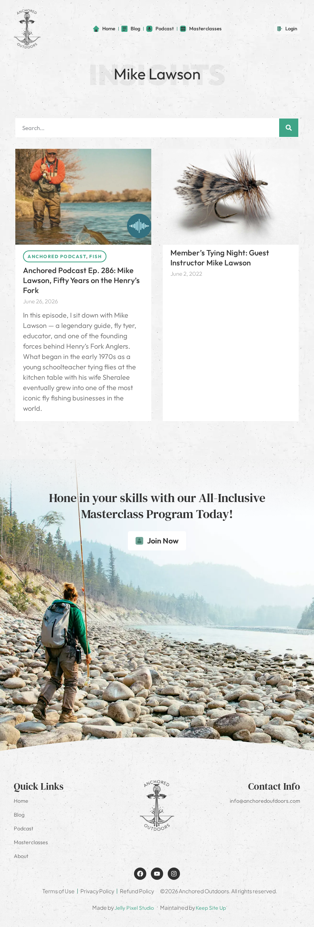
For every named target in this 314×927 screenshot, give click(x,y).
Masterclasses (31, 842)
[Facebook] (140, 874)
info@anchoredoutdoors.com (265, 800)
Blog (19, 814)
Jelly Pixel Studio (134, 907)
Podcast (23, 828)
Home (21, 800)
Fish (95, 256)
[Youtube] (157, 874)
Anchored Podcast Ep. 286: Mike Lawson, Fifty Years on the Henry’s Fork (81, 280)
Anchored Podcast (57, 256)
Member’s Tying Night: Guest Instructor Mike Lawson (219, 257)
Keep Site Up (211, 907)
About (21, 856)
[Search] (288, 128)
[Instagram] (174, 874)
